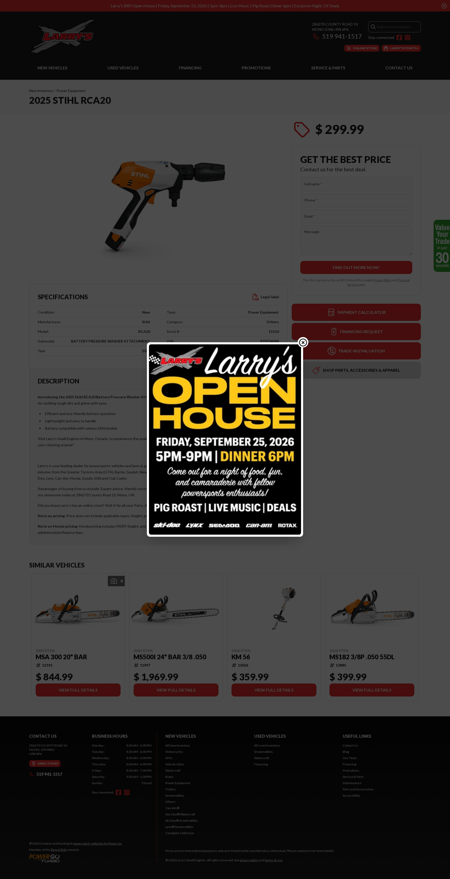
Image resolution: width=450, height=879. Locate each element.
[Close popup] (303, 342)
